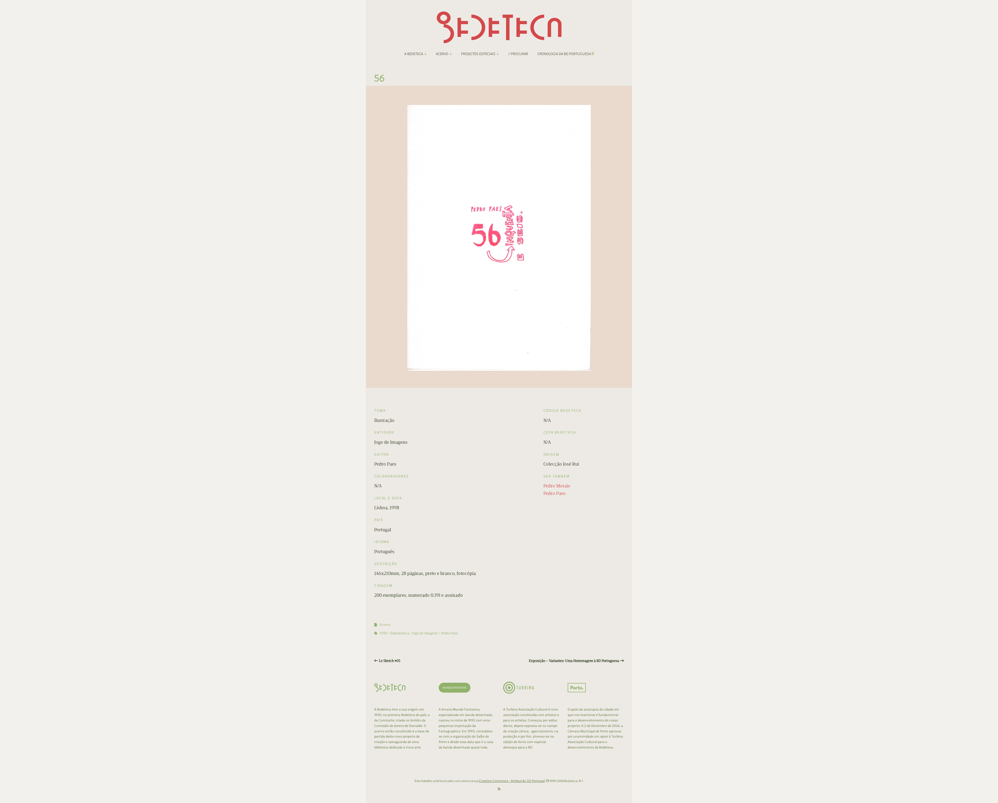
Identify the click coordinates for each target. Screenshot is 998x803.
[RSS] (499, 789)
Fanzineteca (400, 633)
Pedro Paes (554, 493)
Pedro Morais (556, 486)
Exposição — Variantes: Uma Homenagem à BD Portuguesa (574, 661)
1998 (383, 633)
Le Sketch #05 (389, 661)
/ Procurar (518, 54)
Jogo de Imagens (425, 633)
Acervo (384, 624)
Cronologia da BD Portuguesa (564, 54)
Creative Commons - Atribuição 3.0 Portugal (512, 781)
